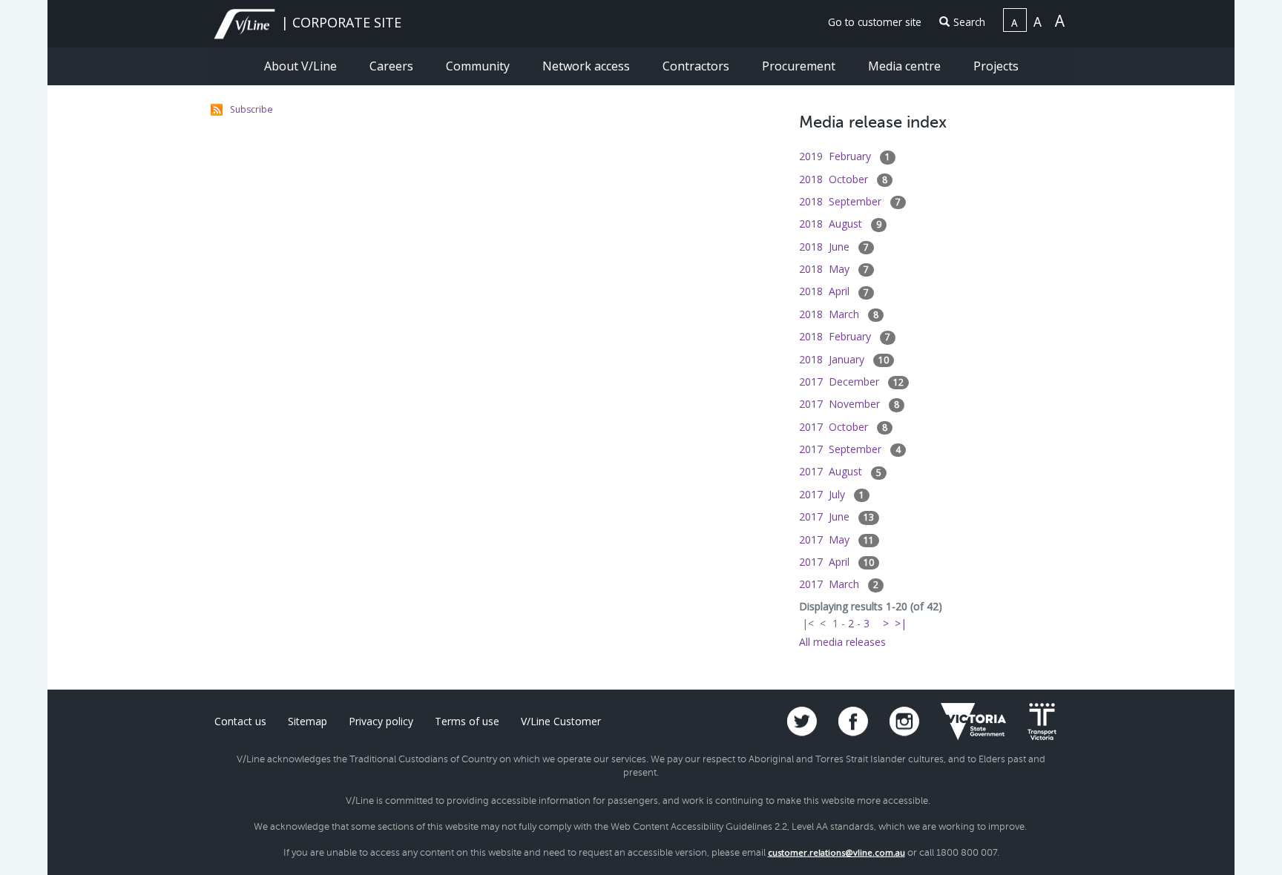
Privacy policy (381, 721)
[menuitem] (868, 22)
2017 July (831, 494)
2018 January (844, 359)
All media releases (842, 642)
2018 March (838, 314)
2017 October (843, 427)
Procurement (800, 66)
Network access (587, 66)
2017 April (836, 562)
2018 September (850, 201)
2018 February (844, 336)
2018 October (843, 179)
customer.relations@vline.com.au (836, 852)
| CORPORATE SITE (339, 22)
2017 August (840, 471)
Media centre (906, 66)
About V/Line (302, 66)
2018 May (834, 269)
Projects (996, 66)
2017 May (836, 539)
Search (969, 22)
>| (901, 623)
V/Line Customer (561, 721)
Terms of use (467, 721)
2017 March (838, 584)
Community (479, 66)
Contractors (697, 66)
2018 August (840, 224)
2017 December (851, 381)
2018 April (834, 291)
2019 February (844, 156)
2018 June (834, 247)
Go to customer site (874, 22)
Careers (392, 66)
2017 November (849, 404)
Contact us (240, 721)
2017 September (850, 449)
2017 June (836, 516)
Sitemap (307, 721)
